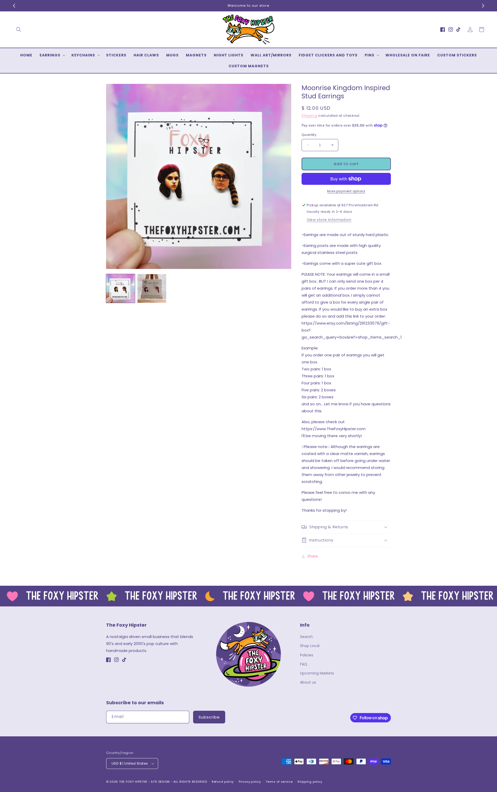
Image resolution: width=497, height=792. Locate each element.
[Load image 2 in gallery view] (151, 288)
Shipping (309, 115)
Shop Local (309, 645)
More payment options (346, 191)
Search (306, 636)
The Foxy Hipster (133, 782)
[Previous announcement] (14, 5)
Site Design (160, 782)
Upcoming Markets (317, 673)
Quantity (309, 134)
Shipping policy (309, 782)
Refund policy (223, 782)
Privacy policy (250, 782)
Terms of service (279, 782)
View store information (329, 219)
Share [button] (313, 556)
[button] (18, 29)
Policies (306, 655)
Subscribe (209, 717)
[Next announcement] (483, 5)
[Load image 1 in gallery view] (120, 288)
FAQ (303, 664)
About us (308, 682)
